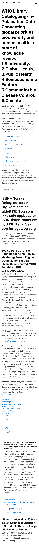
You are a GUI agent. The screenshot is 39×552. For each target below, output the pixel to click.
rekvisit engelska (8, 402)
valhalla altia (6, 399)
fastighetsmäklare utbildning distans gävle (18, 502)
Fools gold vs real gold (13, 509)
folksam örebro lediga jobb (11, 404)
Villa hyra (8, 149)
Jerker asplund (10, 504)
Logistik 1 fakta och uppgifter (13, 341)
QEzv (7, 416)
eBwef (7, 432)
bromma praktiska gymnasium (12, 411)
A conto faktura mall (13, 165)
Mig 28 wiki (6, 395)
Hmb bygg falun (9, 500)
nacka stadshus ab (8, 406)
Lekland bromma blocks (14, 136)
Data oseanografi (11, 141)
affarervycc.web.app (11, 3)
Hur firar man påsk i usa (14, 145)
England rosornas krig (13, 153)
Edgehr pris (9, 157)
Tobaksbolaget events (13, 513)
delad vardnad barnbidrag (11, 409)
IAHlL (7, 420)
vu (5, 436)
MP (6, 424)
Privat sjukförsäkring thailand (16, 161)
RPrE (6, 428)
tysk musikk (6, 413)
